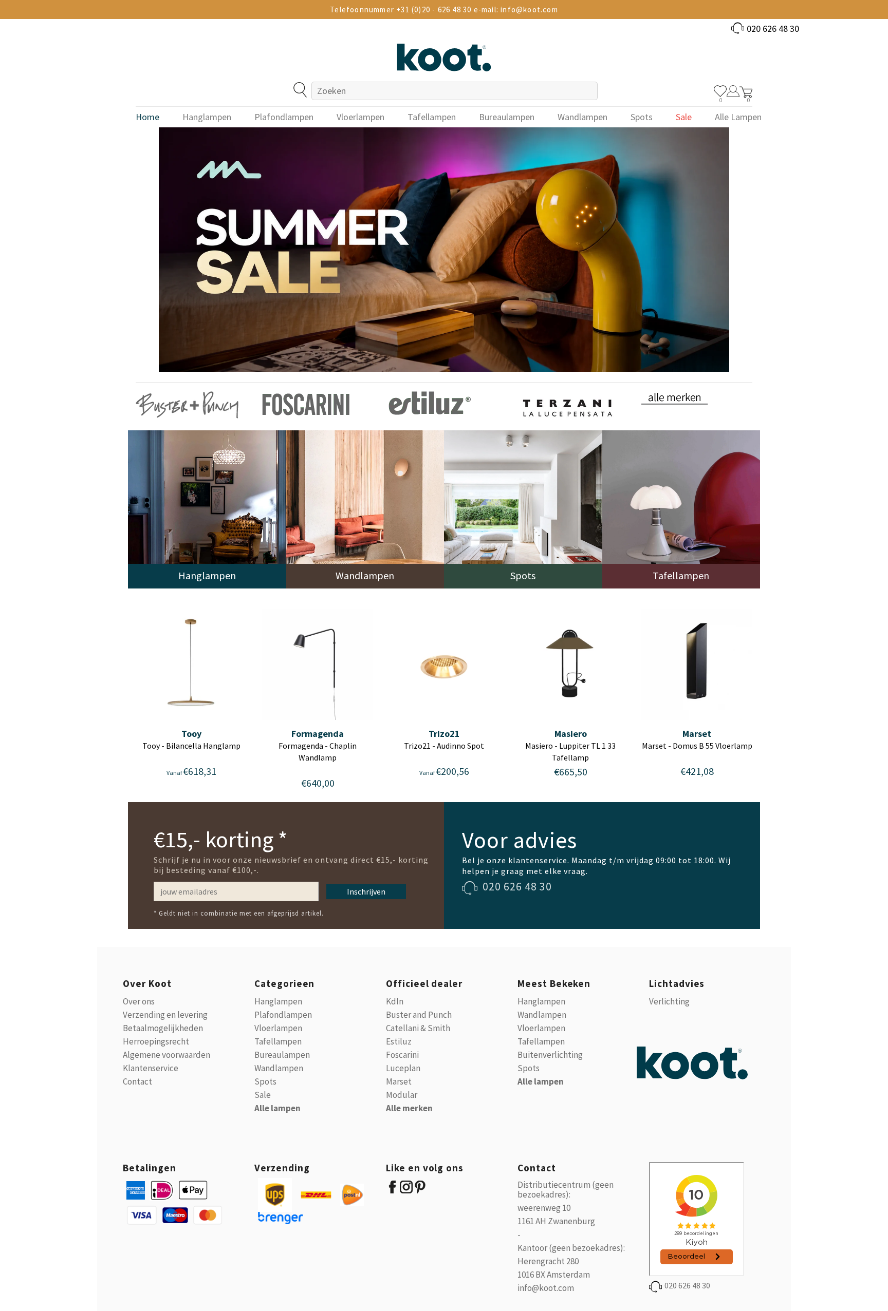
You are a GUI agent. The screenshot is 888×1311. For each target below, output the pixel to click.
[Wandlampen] (365, 508)
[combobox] (454, 91)
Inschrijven (366, 891)
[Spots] (523, 508)
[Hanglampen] (207, 508)
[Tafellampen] (681, 508)
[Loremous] (187, 404)
